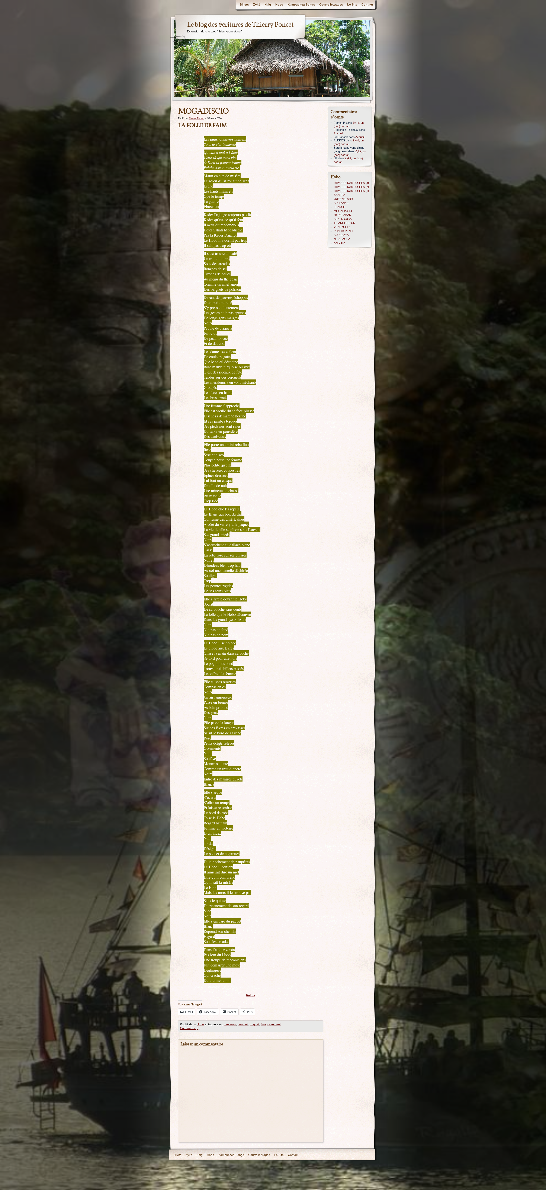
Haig (267, 4)
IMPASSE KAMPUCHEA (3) (351, 183)
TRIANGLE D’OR (344, 223)
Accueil (338, 133)
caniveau (230, 1024)
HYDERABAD (342, 214)
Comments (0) (189, 1028)
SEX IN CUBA (343, 219)
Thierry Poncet (196, 118)
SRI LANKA (341, 203)
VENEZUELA (342, 227)
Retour (250, 995)
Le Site (352, 4)
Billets (244, 4)
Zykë (256, 4)
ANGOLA (339, 243)
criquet (254, 1024)
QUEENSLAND (343, 199)
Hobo (279, 4)
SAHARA (339, 194)
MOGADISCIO (343, 211)
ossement (274, 1024)
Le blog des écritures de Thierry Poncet (240, 25)
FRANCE (339, 207)
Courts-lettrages (331, 4)
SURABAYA (341, 235)
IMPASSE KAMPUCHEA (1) (351, 191)
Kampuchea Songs (301, 4)
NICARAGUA (342, 239)
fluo (263, 1024)
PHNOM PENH (343, 231)
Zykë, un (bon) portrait (349, 124)
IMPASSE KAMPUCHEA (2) (351, 187)
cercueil (243, 1024)
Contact (367, 4)
